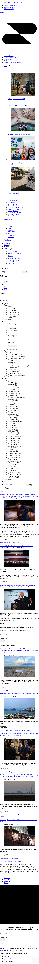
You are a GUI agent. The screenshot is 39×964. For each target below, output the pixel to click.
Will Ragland (10, 772)
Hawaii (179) (13, 403)
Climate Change (12, 206)
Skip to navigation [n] (10, 5)
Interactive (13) (14, 314)
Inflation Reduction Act (15, 209)
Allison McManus (15, 730)
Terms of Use (8, 956)
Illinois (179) (13, 406)
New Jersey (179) (14, 438)
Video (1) (12, 318)
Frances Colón (22, 815)
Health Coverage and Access (12, 62)
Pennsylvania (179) (15, 453)
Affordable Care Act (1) (16, 354)
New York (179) (14, 442)
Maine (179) (13, 418)
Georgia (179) (13, 401)
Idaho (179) (12, 404)
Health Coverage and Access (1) (19, 366)
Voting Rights (8, 59)
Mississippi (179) (14, 427)
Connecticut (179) (14, 393)
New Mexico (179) (15, 440)
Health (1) (12, 362)
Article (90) (12, 308)
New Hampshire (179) (16, 436)
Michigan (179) (14, 423)
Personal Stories (8, 248)
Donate (2, 12)
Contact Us (11, 263)
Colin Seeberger (5, 730)
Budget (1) (12, 360)
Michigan (10, 230)
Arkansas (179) (14, 388)
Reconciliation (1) (14, 371)
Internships (11, 257)
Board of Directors (13, 262)
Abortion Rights (12, 201)
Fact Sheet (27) (14, 312)
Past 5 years (13, 330)
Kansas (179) (13, 412)
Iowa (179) (12, 410)
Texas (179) (13, 465)
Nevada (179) (13, 435)
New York (11, 233)
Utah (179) (12, 466)
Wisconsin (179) (14, 476)
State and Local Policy (14, 212)
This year (13, 328)
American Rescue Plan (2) (17, 356)
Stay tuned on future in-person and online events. (19, 928)
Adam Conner (4, 690)
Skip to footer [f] (9, 9)
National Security (9, 56)
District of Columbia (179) (17, 397)
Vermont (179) (13, 468)
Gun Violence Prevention (15, 207)
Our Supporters (8, 960)
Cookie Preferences (9, 961)
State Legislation (13, 211)
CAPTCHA (3, 638)
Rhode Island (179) (15, 457)
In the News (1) (14, 316)
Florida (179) (13, 399)
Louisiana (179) (14, 416)
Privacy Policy (8, 958)
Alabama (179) (13, 382)
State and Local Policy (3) (17, 375)
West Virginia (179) (15, 474)
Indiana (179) (13, 408)
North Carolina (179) (15, 444)
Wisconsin (11, 237)
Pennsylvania (12, 235)
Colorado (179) (14, 391)
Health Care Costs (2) (15, 364)
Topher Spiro (15, 858)
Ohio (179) (12, 448)
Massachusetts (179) (15, 421)
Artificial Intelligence (14, 204)
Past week (13, 325)
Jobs (9, 255)
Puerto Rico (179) (14, 455)
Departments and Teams (15, 253)
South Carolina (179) (15, 459)
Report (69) (12, 310)
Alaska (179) (13, 384)
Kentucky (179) (14, 414)
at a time (2, 300)
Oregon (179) (13, 451)
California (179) (14, 389)
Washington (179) (14, 472)
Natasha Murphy (5, 542)
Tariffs (6, 61)
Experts (6, 243)
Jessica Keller (13, 815)
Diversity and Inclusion (14, 258)
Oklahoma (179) (14, 450)
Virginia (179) (13, 470)
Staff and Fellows (13, 251)
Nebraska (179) (14, 433)
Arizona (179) (13, 386)
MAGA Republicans (10, 57)
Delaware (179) (14, 395)
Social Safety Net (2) (15, 373)
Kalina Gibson (4, 815)
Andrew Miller (26, 730)
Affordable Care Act (14, 202)
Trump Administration (14, 216)
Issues (5, 66)
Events (6, 245)
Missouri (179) (13, 429)
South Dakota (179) (15, 461)
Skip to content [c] (9, 7)
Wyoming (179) (14, 478)
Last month (13, 327)
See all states (7, 240)
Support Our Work (13, 260)
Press (5, 246)
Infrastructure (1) (14, 367)
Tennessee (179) (14, 463)
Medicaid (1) (13, 369)
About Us (7, 250)
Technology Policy (13, 214)
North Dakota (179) (15, 446)
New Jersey (11, 232)
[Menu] (19, 52)
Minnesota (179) (14, 425)
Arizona (10, 226)
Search (2, 271)
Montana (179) (13, 431)
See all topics (8, 219)
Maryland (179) (14, 420)
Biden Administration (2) (16, 358)
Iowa (9, 228)
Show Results (12, 346)
